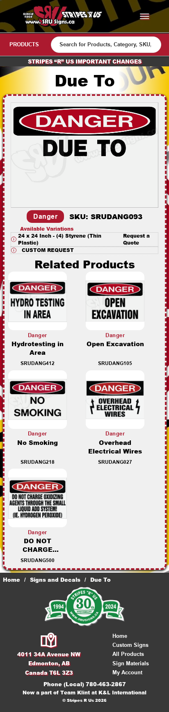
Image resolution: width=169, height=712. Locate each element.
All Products (128, 654)
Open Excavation (115, 344)
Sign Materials (130, 663)
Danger (45, 216)
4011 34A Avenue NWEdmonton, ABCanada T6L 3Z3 (48, 663)
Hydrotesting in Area (37, 348)
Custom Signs (130, 645)
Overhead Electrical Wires (115, 447)
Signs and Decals (55, 579)
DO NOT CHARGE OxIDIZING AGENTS (37, 554)
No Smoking (37, 442)
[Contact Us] (49, 641)
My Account (127, 672)
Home (11, 579)
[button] (84, 239)
